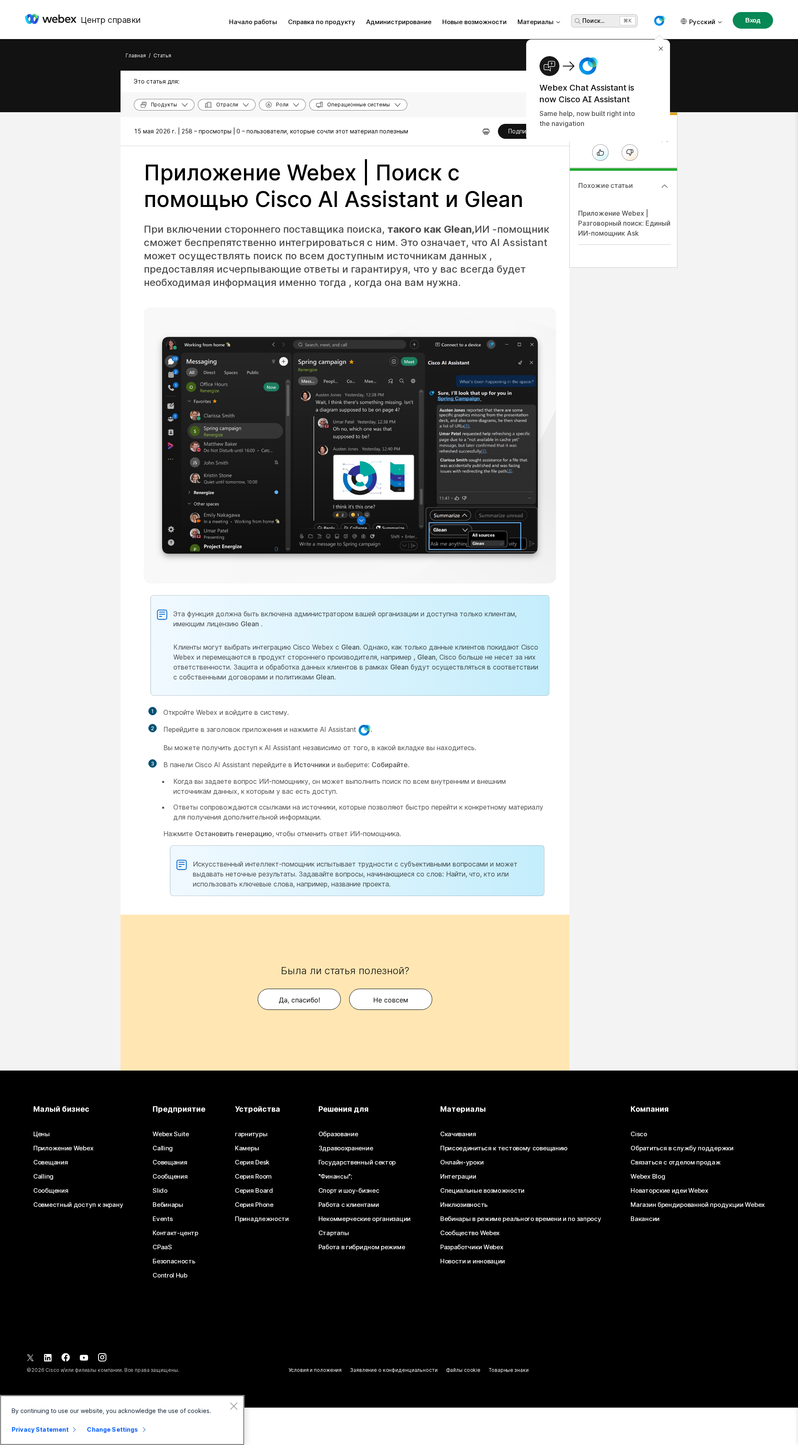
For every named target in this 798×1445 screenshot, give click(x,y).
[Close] (233, 1406)
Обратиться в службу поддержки (682, 1148)
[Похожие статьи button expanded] (664, 186)
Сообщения (50, 1191)
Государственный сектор (357, 1162)
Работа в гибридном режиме (361, 1247)
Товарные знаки (508, 1370)
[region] (122, 1420)
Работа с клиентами (348, 1205)
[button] (659, 21)
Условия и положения (315, 1370)
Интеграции (458, 1176)
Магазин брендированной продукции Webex (698, 1205)
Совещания (50, 1162)
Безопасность (174, 1261)
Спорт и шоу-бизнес (348, 1191)
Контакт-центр (175, 1233)
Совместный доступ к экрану (78, 1205)
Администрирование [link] (398, 22)
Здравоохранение (345, 1148)
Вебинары (168, 1205)
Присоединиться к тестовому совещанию (504, 1148)
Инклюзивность (464, 1205)
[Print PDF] (486, 131)
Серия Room (253, 1176)
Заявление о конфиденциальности (393, 1370)
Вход (753, 20)
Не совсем (390, 1000)
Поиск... (593, 20)
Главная (136, 55)
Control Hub (170, 1275)
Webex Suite (171, 1134)
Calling (43, 1176)
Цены (41, 1134)
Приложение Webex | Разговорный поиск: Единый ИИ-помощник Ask (624, 223)
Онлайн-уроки (461, 1162)
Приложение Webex (63, 1148)
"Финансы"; (335, 1176)
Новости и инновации (472, 1261)
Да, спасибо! (299, 1000)
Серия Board (254, 1191)
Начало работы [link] (253, 22)
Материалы (535, 22)
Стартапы (333, 1233)
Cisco (639, 1134)
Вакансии (645, 1219)
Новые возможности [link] (474, 22)
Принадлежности (262, 1219)
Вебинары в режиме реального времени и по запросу (520, 1219)
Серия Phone (254, 1205)
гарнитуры (251, 1134)
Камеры (247, 1148)
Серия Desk (252, 1162)
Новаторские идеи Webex (669, 1191)
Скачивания (458, 1134)
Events (162, 1219)
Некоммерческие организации (364, 1219)
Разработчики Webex (471, 1247)
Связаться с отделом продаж (675, 1162)
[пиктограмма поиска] (578, 21)
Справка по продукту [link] (321, 22)
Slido (160, 1191)
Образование (338, 1134)
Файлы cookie (463, 1370)
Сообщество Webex (470, 1233)
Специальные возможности (482, 1191)
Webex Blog (648, 1176)
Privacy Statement (40, 1429)
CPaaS (162, 1247)
